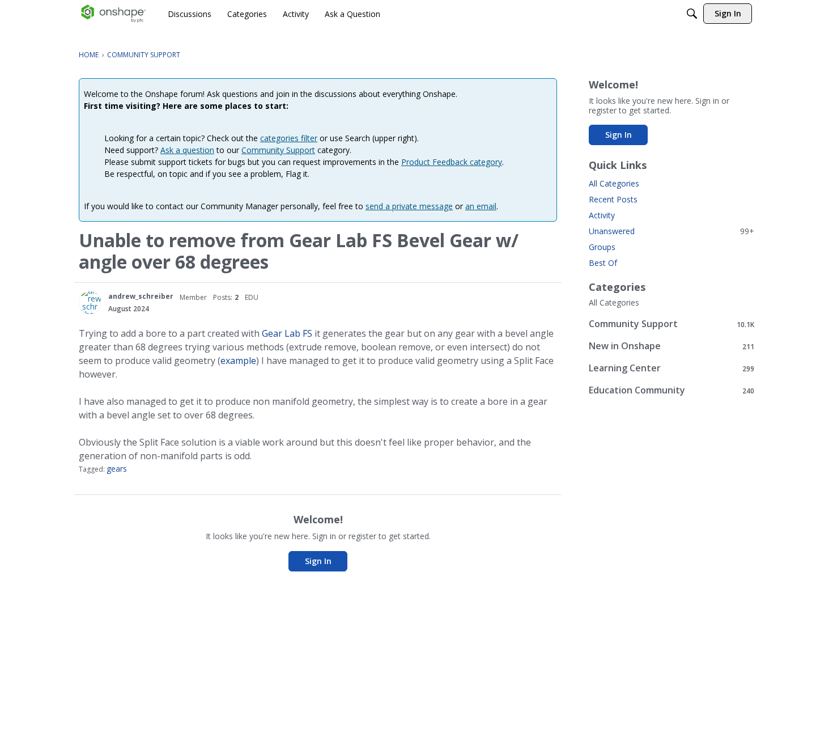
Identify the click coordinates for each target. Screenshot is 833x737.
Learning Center (671, 368)
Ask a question (187, 150)
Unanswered (671, 231)
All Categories (614, 183)
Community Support (278, 150)
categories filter (288, 138)
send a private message (409, 206)
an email (480, 206)
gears (117, 468)
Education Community (671, 390)
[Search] (692, 13)
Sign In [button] (318, 561)
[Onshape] (113, 14)
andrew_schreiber (140, 296)
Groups (602, 247)
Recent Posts (613, 199)
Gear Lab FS (287, 333)
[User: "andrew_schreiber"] (90, 302)
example (238, 360)
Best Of (603, 262)
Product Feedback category (451, 161)
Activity (602, 215)
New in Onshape (671, 346)
